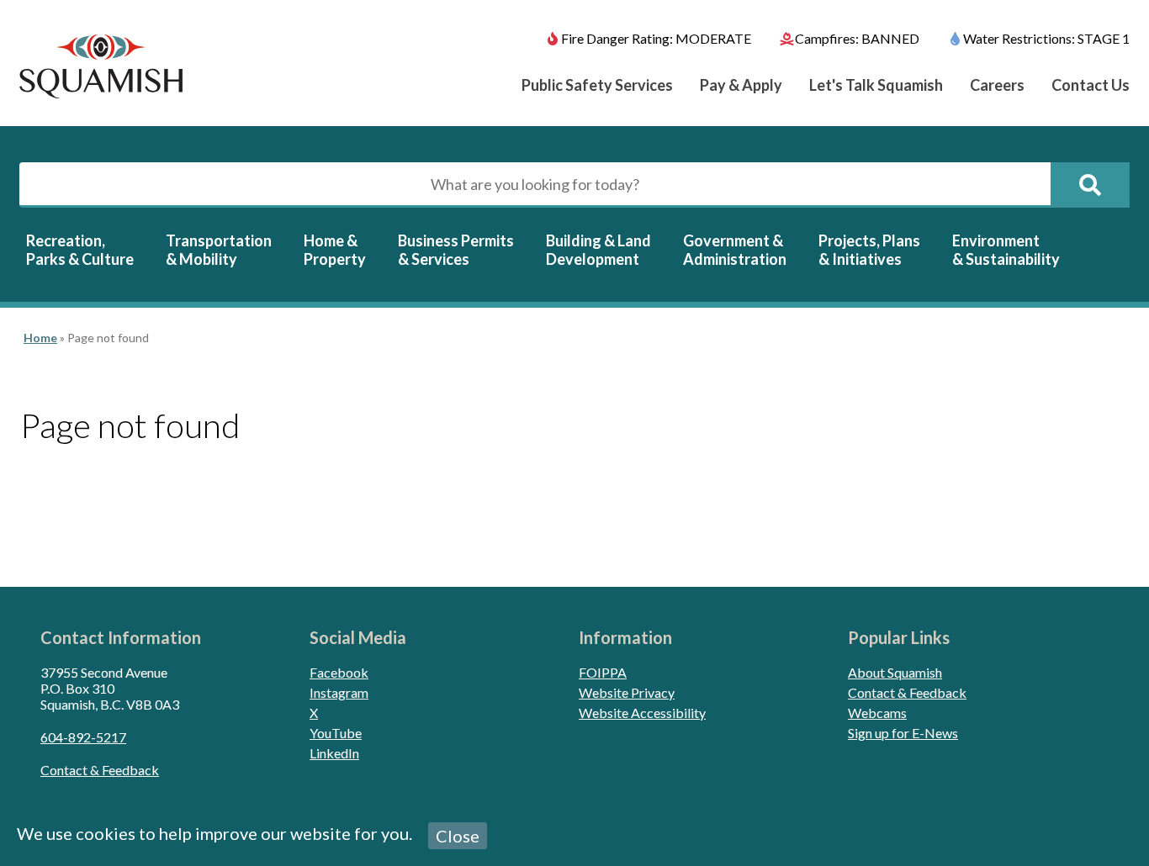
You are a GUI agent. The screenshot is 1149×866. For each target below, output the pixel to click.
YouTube (336, 733)
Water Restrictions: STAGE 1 (1046, 38)
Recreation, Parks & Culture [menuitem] (80, 249)
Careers (997, 85)
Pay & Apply (741, 85)
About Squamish (895, 672)
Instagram (339, 692)
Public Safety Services (597, 85)
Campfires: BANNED (857, 38)
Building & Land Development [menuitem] (598, 249)
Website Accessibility (642, 713)
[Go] (1090, 185)
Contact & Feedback (99, 770)
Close (457, 836)
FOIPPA (603, 672)
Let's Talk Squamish (876, 85)
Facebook (339, 672)
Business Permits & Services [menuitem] (456, 249)
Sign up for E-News (903, 733)
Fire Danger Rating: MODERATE (656, 38)
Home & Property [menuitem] (335, 249)
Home (40, 337)
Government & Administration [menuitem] (734, 249)
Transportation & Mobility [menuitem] (219, 249)
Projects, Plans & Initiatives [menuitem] (869, 249)
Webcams (877, 713)
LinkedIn (334, 753)
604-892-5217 (83, 737)
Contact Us (1090, 85)
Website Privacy (627, 692)
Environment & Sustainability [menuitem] (1006, 249)
